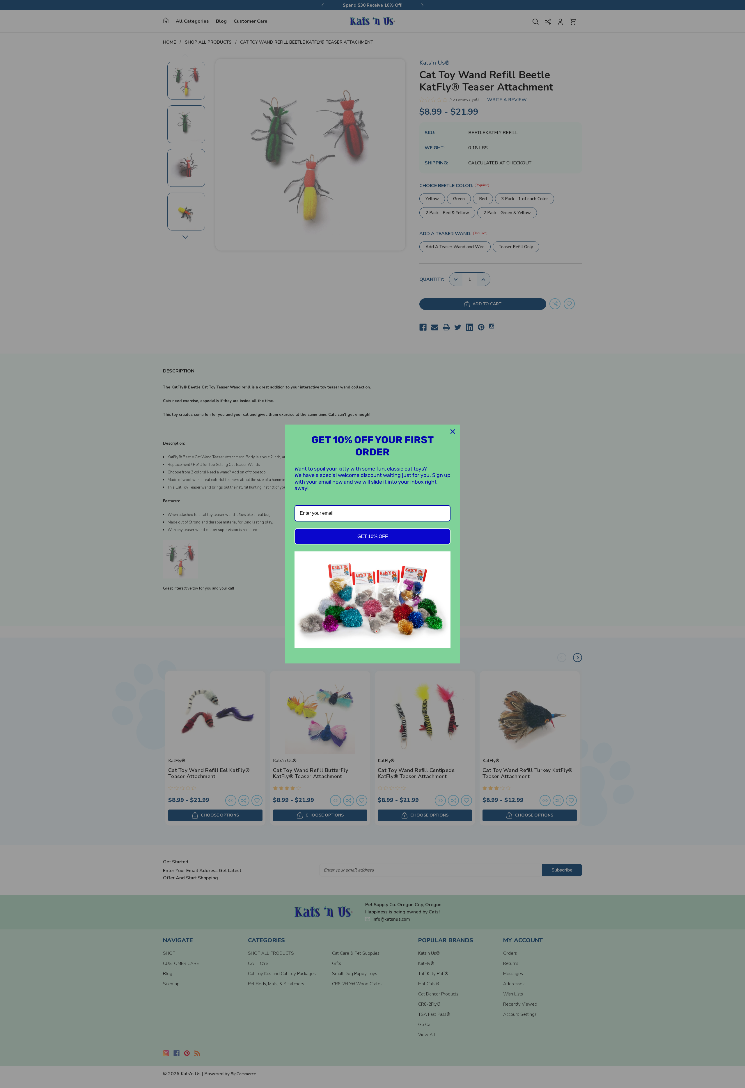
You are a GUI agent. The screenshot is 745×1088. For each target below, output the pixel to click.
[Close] (453, 432)
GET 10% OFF (372, 536)
